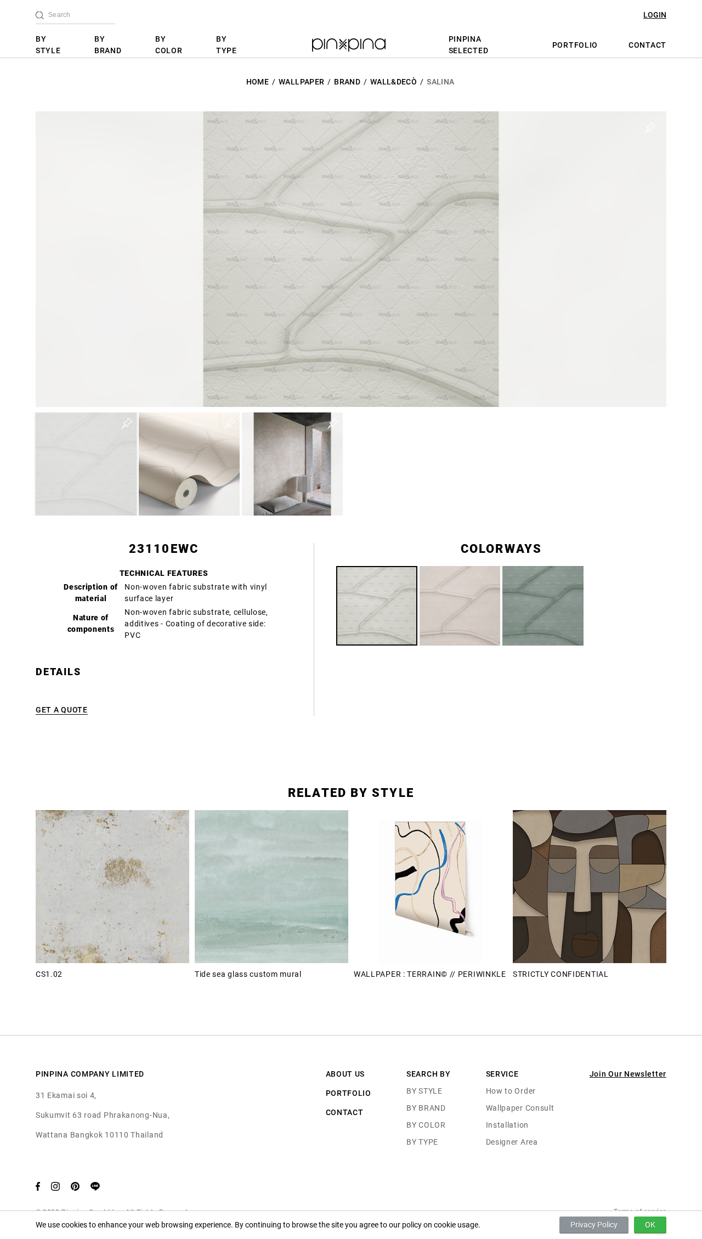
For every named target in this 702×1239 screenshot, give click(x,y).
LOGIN (654, 14)
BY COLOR (169, 45)
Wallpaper (301, 81)
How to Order (511, 1091)
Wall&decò (393, 81)
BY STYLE (48, 45)
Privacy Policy (594, 1224)
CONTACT (647, 45)
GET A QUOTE (62, 709)
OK (650, 1224)
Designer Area (512, 1142)
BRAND (347, 81)
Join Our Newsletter (628, 1074)
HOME (257, 81)
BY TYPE (226, 45)
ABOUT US (345, 1074)
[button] (86, 464)
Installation (507, 1125)
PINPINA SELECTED (469, 45)
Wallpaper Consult (520, 1108)
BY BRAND (108, 45)
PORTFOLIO (575, 45)
